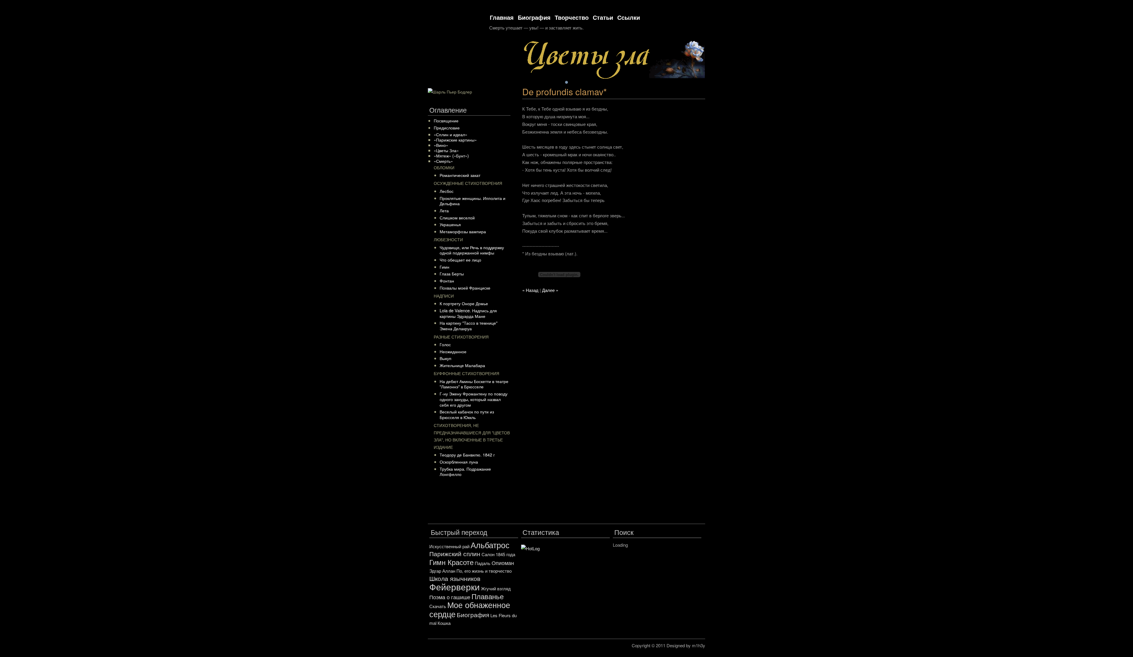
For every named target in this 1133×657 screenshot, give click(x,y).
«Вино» (441, 145)
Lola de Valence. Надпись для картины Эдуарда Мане (468, 313)
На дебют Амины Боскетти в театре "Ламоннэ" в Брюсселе (474, 384)
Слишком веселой (457, 217)
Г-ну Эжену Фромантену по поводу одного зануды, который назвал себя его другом (473, 399)
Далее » (550, 290)
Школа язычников (454, 578)
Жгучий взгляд (496, 588)
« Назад (530, 290)
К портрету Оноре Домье (464, 303)
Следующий (703, 82)
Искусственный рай (449, 546)
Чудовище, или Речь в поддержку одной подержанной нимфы (472, 250)
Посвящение (446, 120)
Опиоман (503, 562)
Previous (682, 82)
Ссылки (628, 17)
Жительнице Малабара (462, 365)
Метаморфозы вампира (463, 231)
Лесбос (446, 191)
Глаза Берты (452, 273)
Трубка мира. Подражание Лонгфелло (465, 471)
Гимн (444, 267)
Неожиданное (453, 351)
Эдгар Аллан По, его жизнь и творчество (470, 571)
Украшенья (450, 224)
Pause (692, 82)
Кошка (444, 623)
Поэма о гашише (449, 597)
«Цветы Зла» (446, 150)
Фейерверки (454, 586)
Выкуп (445, 358)
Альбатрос (490, 545)
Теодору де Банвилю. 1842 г (467, 454)
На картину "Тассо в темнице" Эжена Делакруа (468, 325)
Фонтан (447, 280)
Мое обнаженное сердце (469, 609)
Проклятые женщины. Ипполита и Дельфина (472, 201)
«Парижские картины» (455, 140)
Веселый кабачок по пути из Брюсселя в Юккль (467, 414)
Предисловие (447, 127)
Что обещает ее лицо (460, 260)
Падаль (482, 563)
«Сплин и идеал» (450, 134)
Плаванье (487, 596)
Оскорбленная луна (459, 462)
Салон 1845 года (498, 554)
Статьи (603, 17)
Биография (534, 17)
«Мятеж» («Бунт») (451, 155)
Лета (444, 210)
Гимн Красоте (451, 562)
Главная (502, 17)
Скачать (437, 606)
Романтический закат (460, 175)
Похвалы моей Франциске (465, 288)
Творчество (572, 17)
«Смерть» (443, 161)
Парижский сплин (454, 553)
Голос (445, 344)
